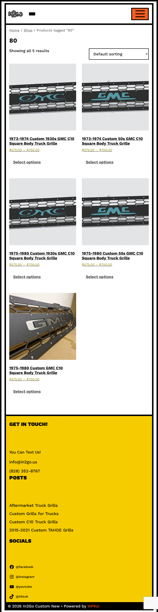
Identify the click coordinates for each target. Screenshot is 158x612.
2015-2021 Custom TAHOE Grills (41, 530)
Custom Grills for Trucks (34, 514)
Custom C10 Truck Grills (33, 522)
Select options (27, 162)
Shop (28, 30)
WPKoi (93, 606)
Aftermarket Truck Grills (33, 505)
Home (14, 30)
